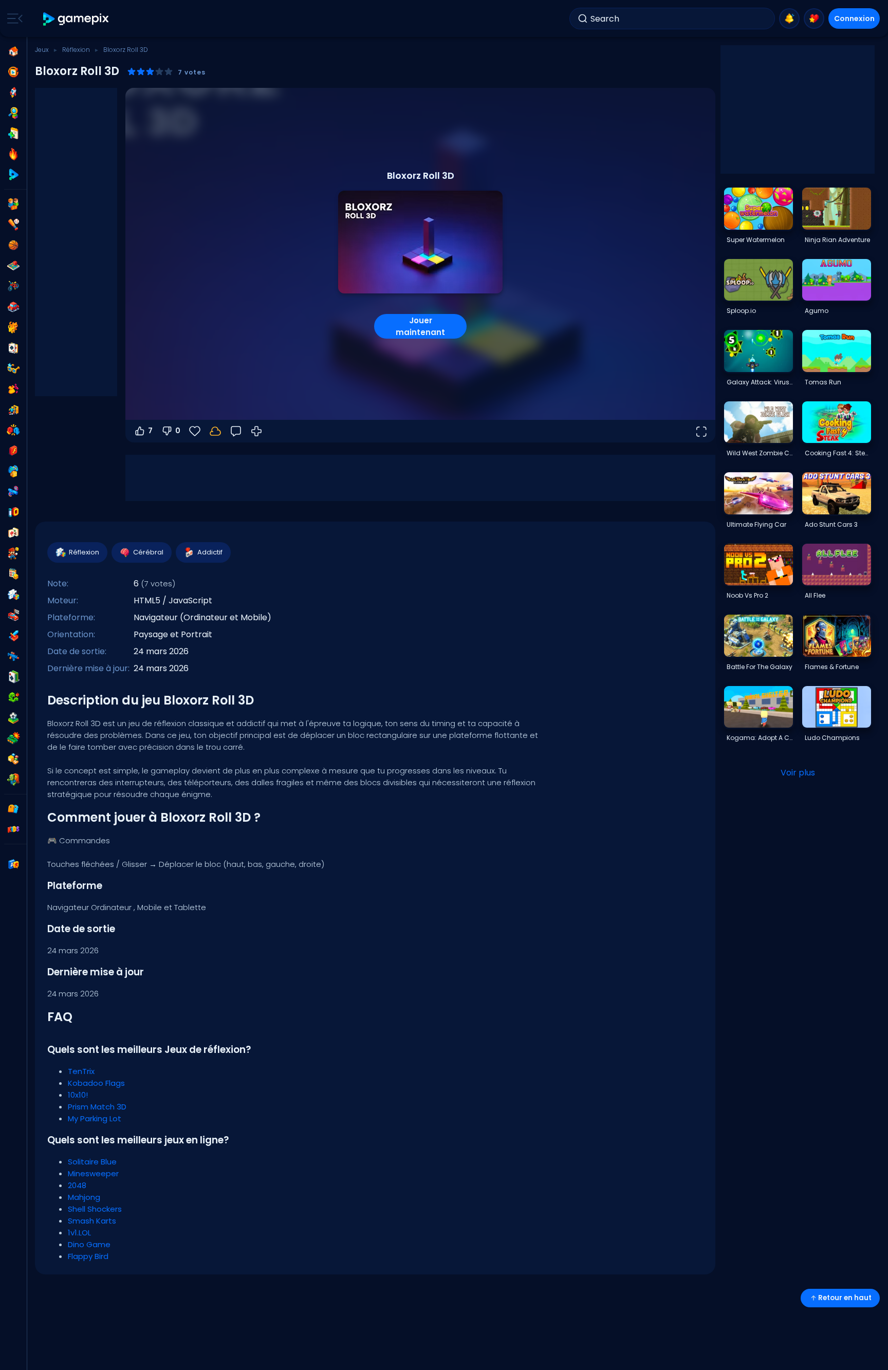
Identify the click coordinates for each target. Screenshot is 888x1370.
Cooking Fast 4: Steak (838, 453)
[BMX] (13, 286)
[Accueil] (13, 51)
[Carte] (13, 348)
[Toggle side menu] (13, 18)
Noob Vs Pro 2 (747, 595)
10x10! (78, 1094)
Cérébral (148, 552)
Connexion (854, 18)
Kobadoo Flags (96, 1083)
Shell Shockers (95, 1209)
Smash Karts (92, 1220)
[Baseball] (13, 224)
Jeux (42, 49)
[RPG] (13, 635)
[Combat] (13, 430)
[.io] (13, 512)
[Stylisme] (13, 389)
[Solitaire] (13, 677)
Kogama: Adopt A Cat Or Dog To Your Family (759, 737)
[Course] (13, 615)
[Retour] (236, 431)
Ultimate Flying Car (756, 524)
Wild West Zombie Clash (759, 453)
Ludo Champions (832, 737)
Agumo (816, 310)
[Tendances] (13, 154)
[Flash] (13, 450)
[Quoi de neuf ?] (789, 18)
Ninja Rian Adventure (837, 239)
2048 (77, 1185)
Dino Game (89, 1244)
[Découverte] (13, 113)
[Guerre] (13, 738)
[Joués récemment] (13, 72)
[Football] (13, 718)
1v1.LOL (79, 1232)
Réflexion (76, 49)
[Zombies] (13, 779)
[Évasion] (13, 409)
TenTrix (81, 1071)
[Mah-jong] (13, 533)
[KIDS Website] (13, 829)
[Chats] (13, 327)
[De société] (13, 265)
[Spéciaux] (13, 174)
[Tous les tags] (13, 809)
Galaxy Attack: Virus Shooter (759, 382)
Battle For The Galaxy (759, 666)
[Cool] (13, 368)
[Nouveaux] (13, 133)
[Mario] (13, 553)
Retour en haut (845, 1298)
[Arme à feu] (13, 492)
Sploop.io (741, 310)
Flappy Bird (88, 1256)
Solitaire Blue (92, 1161)
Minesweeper (93, 1173)
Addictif (210, 552)
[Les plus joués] (13, 92)
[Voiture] (13, 307)
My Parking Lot (94, 1118)
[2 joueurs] (13, 204)
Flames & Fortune (832, 666)
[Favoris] (814, 18)
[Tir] (13, 656)
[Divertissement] (13, 471)
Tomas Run (823, 382)
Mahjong (84, 1197)
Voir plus (798, 773)
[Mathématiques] (13, 574)
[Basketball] (13, 245)
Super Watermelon (756, 239)
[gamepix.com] (76, 19)
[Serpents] (13, 697)
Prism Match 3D (97, 1106)
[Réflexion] (13, 594)
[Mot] (13, 759)
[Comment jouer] (256, 431)
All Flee (815, 595)
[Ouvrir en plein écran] (701, 431)
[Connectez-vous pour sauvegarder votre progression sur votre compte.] (215, 431)
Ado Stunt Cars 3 (831, 524)
